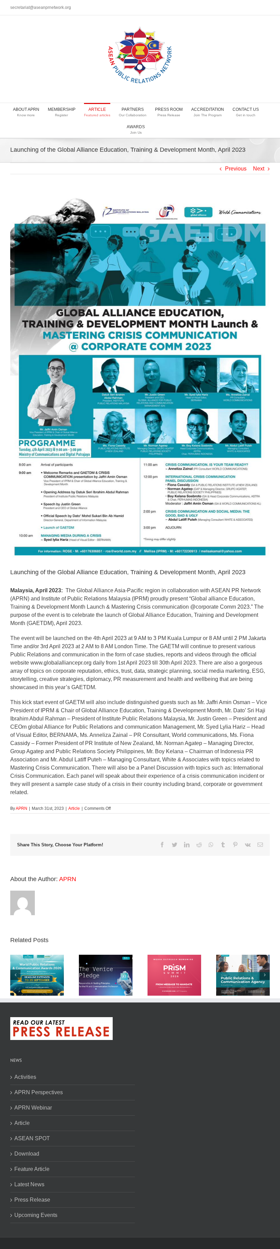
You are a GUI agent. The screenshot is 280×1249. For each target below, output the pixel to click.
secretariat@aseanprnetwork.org (40, 7)
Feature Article (32, 1169)
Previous (236, 169)
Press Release (32, 1200)
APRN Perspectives (38, 1092)
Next (258, 169)
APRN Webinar (33, 1108)
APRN (21, 808)
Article (74, 808)
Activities (25, 1077)
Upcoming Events (35, 1215)
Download (26, 1154)
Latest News (29, 1184)
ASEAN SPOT (32, 1138)
